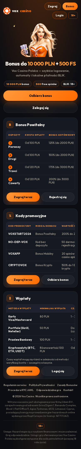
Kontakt (68, 390)
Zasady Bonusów (67, 385)
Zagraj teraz (23, 197)
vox (21, 10)
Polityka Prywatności (42, 385)
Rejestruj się (58, 197)
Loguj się (58, 371)
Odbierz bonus (40, 96)
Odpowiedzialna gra (48, 390)
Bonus (70, 6)
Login (60, 15)
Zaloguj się (40, 108)
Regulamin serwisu (15, 385)
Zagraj (52, 6)
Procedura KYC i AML (21, 390)
